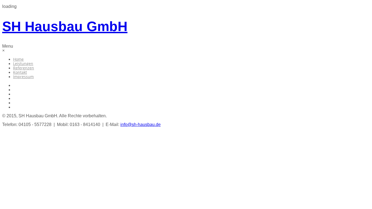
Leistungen (23, 63)
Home (18, 59)
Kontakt (20, 72)
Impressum (23, 76)
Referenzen (23, 67)
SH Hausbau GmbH (64, 26)
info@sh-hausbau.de (140, 124)
